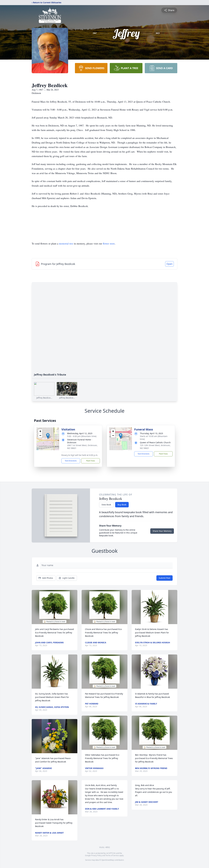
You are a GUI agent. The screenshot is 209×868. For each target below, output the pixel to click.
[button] (48, 436)
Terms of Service (112, 855)
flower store (109, 243)
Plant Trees (90, 461)
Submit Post (164, 578)
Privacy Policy (96, 855)
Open (169, 263)
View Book (106, 504)
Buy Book (122, 504)
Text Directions (71, 461)
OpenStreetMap (107, 860)
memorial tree (66, 243)
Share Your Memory (162, 531)
